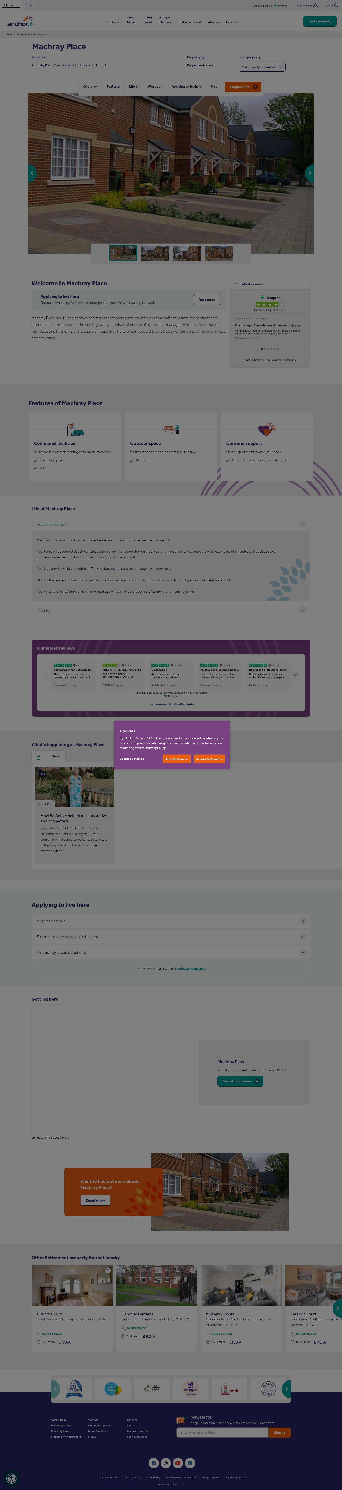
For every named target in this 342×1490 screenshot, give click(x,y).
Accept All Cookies (209, 758)
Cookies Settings (132, 758)
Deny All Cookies (177, 758)
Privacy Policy (156, 748)
